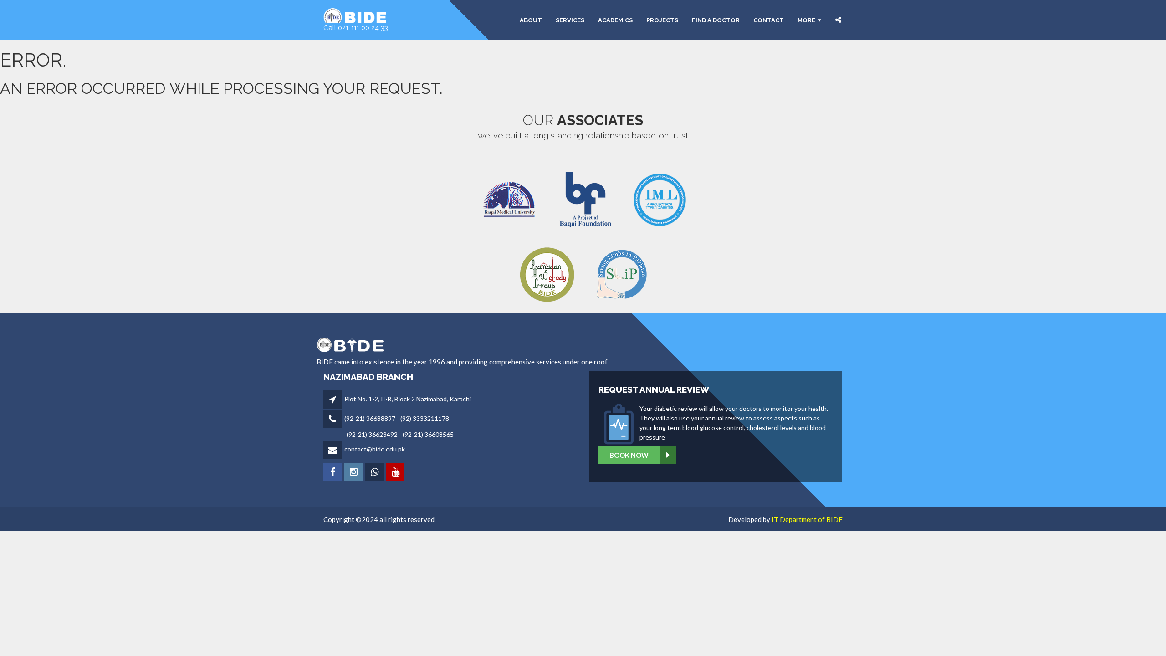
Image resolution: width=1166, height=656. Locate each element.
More (806, 19)
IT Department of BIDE (807, 519)
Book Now (629, 455)
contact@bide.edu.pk (374, 449)
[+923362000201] (375, 473)
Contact (768, 19)
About (531, 19)
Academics (615, 19)
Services (570, 19)
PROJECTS (662, 19)
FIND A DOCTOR (716, 19)
